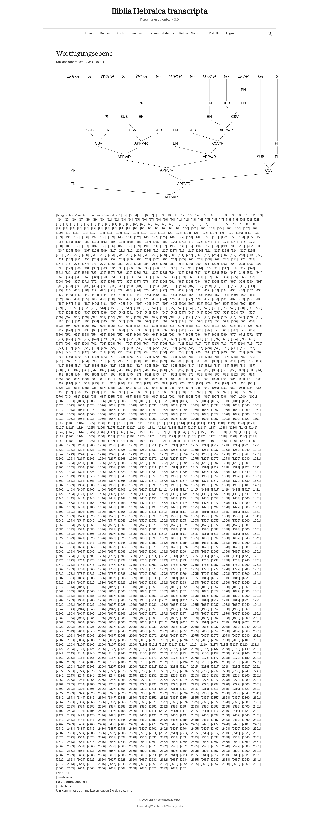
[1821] (256, 578)
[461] (251, 294)
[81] (255, 224)
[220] (199, 250)
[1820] (246, 578)
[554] (243, 312)
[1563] (70, 525)
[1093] (174, 418)
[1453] (174, 498)
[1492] (164, 507)
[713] (198, 343)
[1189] (131, 440)
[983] (94, 396)
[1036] (205, 405)
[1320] (246, 467)
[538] (104, 312)
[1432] (164, 494)
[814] (258, 361)
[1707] (112, 556)
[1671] (153, 547)
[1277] (215, 458)
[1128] (121, 427)
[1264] (81, 458)
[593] (173, 321)
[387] (224, 281)
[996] (207, 396)
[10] (169, 215)
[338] (207, 272)
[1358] (226, 476)
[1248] (122, 454)
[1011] (153, 401)
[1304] (81, 467)
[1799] (236, 573)
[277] (85, 263)
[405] (173, 286)
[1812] (163, 578)
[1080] (246, 414)
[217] (173, 250)
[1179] (233, 436)
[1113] (171, 423)
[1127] (111, 427)
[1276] (205, 458)
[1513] (174, 511)
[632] (104, 330)
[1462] (60, 502)
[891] (111, 378)
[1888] (122, 595)
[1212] (163, 445)
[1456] (205, 498)
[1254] (184, 454)
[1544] (81, 520)
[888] (85, 378)
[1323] (70, 471)
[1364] (81, 480)
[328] (120, 272)
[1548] (122, 520)
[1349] (132, 476)
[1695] (195, 551)
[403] (156, 286)
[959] (87, 392)
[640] (173, 330)
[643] (199, 330)
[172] (191, 241)
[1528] (122, 516)
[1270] (143, 458)
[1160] (243, 432)
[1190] (141, 440)
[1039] (236, 405)
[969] (173, 392)
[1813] (174, 578)
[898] (172, 378)
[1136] (202, 427)
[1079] (236, 414)
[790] (251, 356)
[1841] (257, 582)
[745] (68, 352)
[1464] (81, 502)
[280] (111, 263)
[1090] (143, 418)
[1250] (143, 454)
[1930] (143, 604)
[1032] (164, 405)
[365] (234, 277)
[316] (217, 268)
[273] (251, 259)
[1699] (236, 551)
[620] (206, 325)
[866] (95, 374)
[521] (163, 308)
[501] (191, 303)
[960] (95, 392)
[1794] (184, 573)
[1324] (81, 471)
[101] (194, 228)
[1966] (101, 613)
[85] (79, 228)
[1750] (143, 564)
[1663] (70, 547)
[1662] (60, 547)
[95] (149, 228)
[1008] (122, 401)
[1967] (112, 613)
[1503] (70, 511)
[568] (163, 317)
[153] (233, 237)
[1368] (122, 480)
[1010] (143, 401)
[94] (142, 228)
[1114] (181, 423)
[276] (76, 263)
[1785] (91, 573)
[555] (251, 312)
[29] (95, 219)
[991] (163, 396)
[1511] (153, 511)
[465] (85, 299)
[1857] (215, 587)
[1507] (112, 511)
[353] (130, 277)
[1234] (184, 449)
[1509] (132, 511)
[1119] (231, 423)
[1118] (221, 423)
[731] (147, 348)
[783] (191, 356)
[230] (85, 255)
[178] (243, 241)
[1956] (205, 609)
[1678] (226, 547)
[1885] (91, 595)
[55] (72, 224)
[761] (207, 352)
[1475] (195, 502)
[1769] (132, 569)
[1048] (122, 409)
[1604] (81, 533)
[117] (127, 232)
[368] (59, 281)
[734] (173, 348)
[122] (170, 232)
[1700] (246, 551)
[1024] (81, 405)
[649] (251, 330)
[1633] (174, 538)
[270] (225, 259)
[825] (147, 365)
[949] (207, 387)
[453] (182, 294)
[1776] (205, 569)
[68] (163, 224)
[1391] (153, 485)
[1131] (151, 427)
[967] (156, 392)
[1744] (81, 564)
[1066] (101, 414)
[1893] (174, 595)
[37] (151, 219)
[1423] (70, 494)
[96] (156, 228)
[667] (207, 334)
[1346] (101, 476)
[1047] (112, 409)
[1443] (70, 498)
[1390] (143, 485)
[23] (260, 215)
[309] (156, 268)
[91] (121, 228)
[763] (224, 352)
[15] (204, 215)
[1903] (70, 600)
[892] (120, 378)
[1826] (101, 582)
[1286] (101, 463)
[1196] (202, 440)
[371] (85, 281)
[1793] (174, 573)
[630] (87, 330)
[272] (243, 259)
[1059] (236, 409)
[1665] (91, 547)
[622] (224, 325)
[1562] (60, 525)
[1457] (215, 498)
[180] (59, 246)
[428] (172, 290)
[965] (139, 392)
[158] (69, 241)
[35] (137, 219)
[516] (120, 308)
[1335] (195, 471)
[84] (72, 228)
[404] (165, 286)
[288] (181, 263)
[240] (172, 255)
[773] (104, 356)
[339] (215, 272)
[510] (68, 308)
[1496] (205, 507)
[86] (86, 228)
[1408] (122, 489)
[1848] (122, 587)
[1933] (174, 604)
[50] (242, 219)
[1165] (91, 436)
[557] (68, 317)
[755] (155, 352)
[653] (85, 334)
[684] (147, 339)
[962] (113, 392)
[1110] (141, 423)
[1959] (236, 609)
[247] (233, 255)
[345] (61, 277)
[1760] (246, 564)
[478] (198, 299)
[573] (207, 317)
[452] (173, 294)
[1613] (174, 533)
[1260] (246, 454)
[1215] (194, 445)
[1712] (163, 556)
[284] (146, 263)
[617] (180, 325)
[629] (78, 330)
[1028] (122, 405)
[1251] (153, 454)
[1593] (174, 529)
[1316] (205, 467)
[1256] (205, 454)
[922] (173, 383)
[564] (129, 317)
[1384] (81, 485)
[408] (199, 286)
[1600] (246, 529)
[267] (199, 259)
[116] (119, 232)
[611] (129, 325)
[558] (76, 317)
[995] (198, 396)
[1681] (257, 547)
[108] (255, 228)
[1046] (101, 409)
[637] (147, 330)
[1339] (236, 471)
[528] (224, 308)
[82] (58, 228)
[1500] (246, 507)
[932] (59, 387)
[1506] (101, 511)
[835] (234, 365)
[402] (147, 286)
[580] (61, 321)
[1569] (132, 525)
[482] (233, 299)
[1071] (153, 414)
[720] (258, 343)
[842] (94, 370)
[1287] (112, 463)
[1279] (236, 458)
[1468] (122, 502)
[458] (225, 294)
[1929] (132, 604)
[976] (234, 392)
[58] (93, 224)
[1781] (257, 569)
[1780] (246, 569)
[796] (103, 361)
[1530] (143, 516)
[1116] (201, 423)
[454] (191, 294)
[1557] (215, 520)
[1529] (132, 516)
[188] (129, 246)
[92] (128, 228)
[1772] (164, 569)
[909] (61, 383)
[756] (163, 352)
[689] (191, 339)
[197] (207, 246)
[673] (259, 334)
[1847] (112, 587)
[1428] (122, 494)
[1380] (246, 480)
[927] (217, 383)
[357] (165, 277)
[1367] (112, 480)
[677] (87, 339)
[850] (163, 370)
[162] (104, 241)
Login (230, 33)
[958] (78, 392)
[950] (215, 387)
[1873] (174, 591)
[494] (130, 303)
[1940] (246, 604)
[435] (233, 290)
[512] (85, 308)
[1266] (101, 458)
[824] (139, 365)
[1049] (132, 409)
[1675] (195, 547)
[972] (199, 392)
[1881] (257, 591)
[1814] (184, 578)
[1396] (205, 485)
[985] (111, 396)
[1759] (236, 564)
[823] (130, 365)
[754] (146, 352)
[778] (147, 356)
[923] (182, 383)
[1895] (195, 595)
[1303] (70, 467)
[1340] (246, 471)
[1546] (101, 520)
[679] (104, 339)
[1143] (70, 432)
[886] (68, 378)
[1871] (153, 591)
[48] (228, 219)
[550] (208, 312)
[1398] (226, 485)
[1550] (143, 520)
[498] (165, 303)
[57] (86, 224)
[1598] (226, 529)
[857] (224, 370)
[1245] (91, 454)
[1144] (80, 432)
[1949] (132, 609)
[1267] (112, 458)
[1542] (60, 520)
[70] (177, 224)
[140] (120, 237)
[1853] (174, 587)
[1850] (143, 587)
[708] (155, 343)
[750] (111, 352)
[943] (155, 387)
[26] (74, 219)
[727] (113, 348)
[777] (139, 356)
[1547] (112, 520)
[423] (129, 290)
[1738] (226, 560)
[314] (199, 268)
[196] (198, 246)
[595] (191, 321)
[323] (76, 272)
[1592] (164, 529)
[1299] (236, 463)
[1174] (182, 436)
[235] (129, 255)
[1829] (132, 582)
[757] (172, 352)
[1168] (121, 436)
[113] (93, 232)
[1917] (215, 600)
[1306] (101, 467)
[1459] (236, 498)
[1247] (112, 454)
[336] (189, 272)
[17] (218, 215)
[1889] (132, 595)
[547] (182, 312)
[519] (146, 308)
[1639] (236, 538)
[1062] (60, 414)
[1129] (131, 427)
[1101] (256, 418)
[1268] (122, 458)
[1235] (195, 449)
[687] (173, 339)
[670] (233, 334)
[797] (111, 361)
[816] (69, 365)
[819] (95, 365)
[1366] (101, 480)
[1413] (174, 489)
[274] (59, 263)
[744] (59, 352)
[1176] (202, 436)
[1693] (174, 551)
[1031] (153, 405)
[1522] (60, 516)
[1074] (184, 414)
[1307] (112, 467)
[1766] (101, 569)
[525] (198, 308)
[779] (156, 356)
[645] (217, 330)
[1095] (195, 418)
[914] (104, 383)
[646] (225, 330)
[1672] (164, 547)
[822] (121, 365)
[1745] (91, 564)
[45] (207, 219)
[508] (251, 303)
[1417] (215, 489)
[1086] (101, 418)
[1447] (112, 498)
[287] (172, 263)
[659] (137, 334)
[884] (251, 374)
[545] (165, 312)
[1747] (112, 564)
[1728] (122, 560)
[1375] (195, 480)
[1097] (215, 418)
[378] (146, 281)
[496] (147, 303)
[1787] (112, 573)
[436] (241, 290)
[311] (173, 268)
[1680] (246, 547)
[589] (139, 321)
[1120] (241, 423)
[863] (69, 374)
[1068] (122, 414)
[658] (129, 334)
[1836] (205, 582)
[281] (120, 263)
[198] (215, 246)
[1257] (215, 454)
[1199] (233, 440)
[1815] (194, 578)
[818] (87, 365)
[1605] (91, 533)
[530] (241, 308)
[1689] (132, 551)
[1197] (212, 440)
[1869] (132, 591)
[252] (69, 259)
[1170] (141, 436)
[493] (121, 303)
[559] (85, 317)
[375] (120, 281)
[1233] (174, 449)
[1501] (257, 507)
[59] (100, 224)
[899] (181, 378)
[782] (182, 356)
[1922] (60, 604)
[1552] (164, 520)
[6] (146, 215)
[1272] (164, 458)
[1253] (174, 454)
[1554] (184, 520)
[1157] (212, 432)
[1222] (60, 449)
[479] (207, 299)
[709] (163, 343)
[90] (114, 228)
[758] (181, 352)
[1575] (195, 525)
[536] (87, 312)
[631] (95, 330)
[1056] (205, 409)
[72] (191, 224)
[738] (208, 348)
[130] (239, 232)
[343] (250, 272)
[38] (158, 219)
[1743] (70, 564)
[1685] (91, 551)
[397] (104, 286)
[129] (231, 232)
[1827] (112, 582)
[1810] (143, 578)
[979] (59, 396)
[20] (239, 215)
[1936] (205, 604)
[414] (251, 286)
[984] (103, 396)
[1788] (122, 573)
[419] (94, 290)
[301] (87, 268)
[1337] (215, 471)
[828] (173, 365)
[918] (139, 383)
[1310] (143, 467)
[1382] (60, 485)
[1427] (112, 494)
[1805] (91, 578)
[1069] (132, 414)
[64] (135, 224)
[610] (120, 325)
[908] (259, 378)
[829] (182, 365)
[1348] (122, 476)
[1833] (174, 582)
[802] (155, 361)
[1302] (60, 467)
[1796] (205, 573)
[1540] (246, 516)
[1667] (112, 547)
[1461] (257, 498)
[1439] (236, 494)
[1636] (205, 538)
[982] (85, 396)
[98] (170, 228)
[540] (121, 312)
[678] (95, 339)
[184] (94, 246)
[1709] (132, 556)
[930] (243, 383)
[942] (146, 387)
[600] (234, 321)
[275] (68, 263)
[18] (225, 215)
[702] (103, 343)
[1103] (70, 423)
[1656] (205, 542)
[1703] (70, 556)
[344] (259, 272)
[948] (198, 387)
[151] (215, 237)
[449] (147, 294)
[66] (149, 224)
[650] (59, 334)
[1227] (112, 449)
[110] (68, 232)
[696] (251, 339)
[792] (68, 361)
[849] (155, 370)
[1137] (212, 427)
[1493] (174, 507)
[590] (147, 321)
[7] (152, 215)
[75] (212, 224)
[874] (165, 374)
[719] (250, 343)
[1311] (153, 467)
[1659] (236, 542)
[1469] (132, 502)
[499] (173, 303)
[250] (259, 255)
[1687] (112, 551)
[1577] (215, 525)
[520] (154, 308)
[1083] (70, 418)
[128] (222, 232)
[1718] (225, 556)
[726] (104, 348)
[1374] (184, 480)
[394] (78, 286)
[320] (251, 268)
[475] (172, 299)
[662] (163, 334)
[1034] (184, 405)
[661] (155, 334)
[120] (153, 232)
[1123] (70, 427)
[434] (224, 290)
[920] (156, 383)
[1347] (112, 476)
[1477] (215, 502)
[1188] (121, 440)
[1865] (91, 591)
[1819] (236, 578)
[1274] (184, 458)
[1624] (81, 538)
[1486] (101, 507)
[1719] (236, 556)
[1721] (256, 556)
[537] (95, 312)
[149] (198, 237)
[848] (146, 370)
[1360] (246, 476)
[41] (179, 219)
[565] (137, 317)
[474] (163, 299)
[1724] (81, 560)
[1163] (70, 436)
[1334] (184, 471)
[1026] (101, 405)
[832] (208, 365)
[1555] (195, 520)
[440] (69, 294)
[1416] (205, 489)
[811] (233, 361)
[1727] (112, 560)
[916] (121, 383)
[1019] (236, 401)
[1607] (112, 533)
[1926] (101, 604)
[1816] (205, 578)
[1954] (184, 609)
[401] (139, 286)
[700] (85, 343)
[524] (189, 308)
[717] (232, 343)
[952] (233, 387)
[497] (156, 303)
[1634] (184, 538)
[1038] (226, 405)
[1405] (91, 489)
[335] (181, 272)
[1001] (253, 396)
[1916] (205, 600)
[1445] (91, 498)
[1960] (246, 609)
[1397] (215, 485)
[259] (130, 259)
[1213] (174, 445)
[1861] (257, 587)
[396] (95, 286)
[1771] (153, 569)
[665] (189, 334)
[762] (215, 352)
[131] (248, 232)
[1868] (122, 591)
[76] (219, 224)
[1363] (70, 480)
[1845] (91, 587)
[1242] (60, 454)
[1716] (205, 556)
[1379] (236, 480)
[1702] (60, 556)
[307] (139, 268)
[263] (165, 259)
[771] (87, 356)
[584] (95, 321)
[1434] (184, 494)
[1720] (246, 556)
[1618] (225, 533)
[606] (85, 325)
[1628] (122, 538)
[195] (189, 246)
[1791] (153, 573)
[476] (181, 299)
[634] (121, 330)
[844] (111, 370)
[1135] (192, 427)
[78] (233, 224)
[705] (129, 343)
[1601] (257, 529)
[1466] (101, 502)
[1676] (205, 547)
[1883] (70, 595)
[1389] (132, 485)
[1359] (236, 476)
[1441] (257, 494)
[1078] (226, 414)
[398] (113, 286)
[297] (259, 263)
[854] (198, 370)
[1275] (195, 458)
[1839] (236, 582)
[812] (241, 361)
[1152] (162, 432)
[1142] (60, 432)
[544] (156, 312)
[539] (113, 312)
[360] (191, 277)
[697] (59, 343)
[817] (78, 365)
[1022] (60, 405)
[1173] (172, 436)
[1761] (257, 564)
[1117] (211, 423)
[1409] (132, 489)
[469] (120, 299)
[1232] (164, 449)
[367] (251, 277)
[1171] (151, 436)
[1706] (101, 556)
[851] (172, 370)
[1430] (143, 494)
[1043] (70, 409)
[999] (233, 396)
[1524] (81, 516)
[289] (189, 263)
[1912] (163, 600)
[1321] (256, 467)
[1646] (101, 542)
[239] (163, 255)
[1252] (164, 454)
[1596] (205, 529)
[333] (163, 272)
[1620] (246, 533)
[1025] (91, 405)
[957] (69, 392)
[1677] (215, 547)
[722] (69, 348)
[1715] (194, 556)
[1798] (226, 573)
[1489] (132, 507)
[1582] (60, 529)
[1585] (91, 529)
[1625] (91, 538)
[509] (59, 308)
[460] (243, 294)
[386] (215, 281)
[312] (182, 268)
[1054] (184, 409)
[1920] (246, 600)
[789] (243, 356)
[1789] (132, 573)
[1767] (112, 569)
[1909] (132, 600)
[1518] (225, 511)
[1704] (81, 556)
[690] (199, 339)
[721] (61, 348)
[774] (113, 356)
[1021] (256, 401)
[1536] (205, 516)
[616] (172, 325)
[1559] (236, 520)
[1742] (60, 564)
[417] (76, 290)
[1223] (70, 449)
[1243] (70, 454)
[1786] (101, 573)
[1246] (101, 454)
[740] (225, 348)
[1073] (174, 414)
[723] (78, 348)
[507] (243, 303)
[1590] (143, 529)
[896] (155, 378)
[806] (189, 361)
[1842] (60, 587)
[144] (155, 237)
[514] (102, 308)
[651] (68, 334)
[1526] (101, 516)
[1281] (257, 458)
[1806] (101, 578)
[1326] (101, 471)
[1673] (174, 547)
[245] (215, 255)
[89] (107, 228)
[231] (94, 255)
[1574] (184, 525)
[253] (78, 259)
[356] (156, 277)
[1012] (163, 401)
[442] (87, 294)
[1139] (233, 427)
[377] (137, 281)
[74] (205, 224)
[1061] (257, 409)
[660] (146, 334)
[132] (257, 232)
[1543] (70, 520)
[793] (76, 361)
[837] (251, 365)
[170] (173, 241)
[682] (130, 339)
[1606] (101, 533)
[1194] (182, 440)
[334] (172, 272)
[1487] (112, 507)
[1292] (164, 463)
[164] (121, 241)
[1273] (174, 458)
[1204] (81, 445)
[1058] (226, 409)
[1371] (153, 480)
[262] (156, 259)
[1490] (143, 507)
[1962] (60, 613)
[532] (258, 308)
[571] (189, 317)
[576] (233, 317)
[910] (69, 383)
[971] (191, 392)
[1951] (153, 609)
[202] (250, 246)
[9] (162, 215)
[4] (136, 215)
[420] (103, 290)
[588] (130, 321)
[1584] (81, 529)
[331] (146, 272)
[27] (81, 219)
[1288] (122, 463)
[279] (103, 263)
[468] (111, 299)
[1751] (153, 564)
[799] (129, 361)
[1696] (205, 551)
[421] (111, 290)
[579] (259, 317)
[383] (189, 281)
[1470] (143, 502)
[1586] (101, 529)
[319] (243, 268)
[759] (189, 352)
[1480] (246, 502)
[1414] (184, 489)
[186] (111, 246)
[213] (139, 250)
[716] (224, 343)
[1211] (153, 445)
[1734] (184, 560)
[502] (199, 303)
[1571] (153, 525)
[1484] (81, 507)
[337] (198, 272)
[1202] (60, 445)
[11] (176, 215)
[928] (225, 383)
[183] (85, 246)
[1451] (153, 498)
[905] (233, 378)
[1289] (132, 463)
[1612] (163, 533)
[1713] (174, 556)
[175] (217, 241)
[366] (243, 277)
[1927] (112, 604)
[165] (130, 241)
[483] (241, 299)
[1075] (195, 414)
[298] (61, 268)
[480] (215, 299)
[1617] (215, 533)
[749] (103, 352)
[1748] (122, 564)
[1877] (215, 591)
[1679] (236, 547)
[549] (199, 312)
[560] (94, 317)
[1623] (70, 538)
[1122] (60, 427)
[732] (156, 348)
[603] (59, 325)
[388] (233, 281)
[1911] (153, 600)
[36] (144, 219)
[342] (241, 272)
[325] (94, 272)
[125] (196, 232)
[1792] (164, 573)
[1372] (164, 480)
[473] (155, 299)
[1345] (91, 476)
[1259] (236, 454)
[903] (215, 378)
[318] (234, 268)
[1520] (246, 511)
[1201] (253, 440)
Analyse (137, 33)
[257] (113, 259)
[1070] (143, 414)
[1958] (226, 609)
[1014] (184, 401)
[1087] (112, 418)
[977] (243, 392)
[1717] (215, 556)
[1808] (122, 578)
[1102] (60, 423)
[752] (129, 352)
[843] (103, 370)
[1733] (174, 560)
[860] (250, 370)
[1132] (162, 427)
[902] (207, 378)
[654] (94, 334)
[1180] (243, 436)
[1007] (112, 401)
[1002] (60, 401)
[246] (224, 255)
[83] (65, 228)
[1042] (60, 409)
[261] (147, 259)
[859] (241, 370)
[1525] (91, 516)
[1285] (91, 463)
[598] (217, 321)
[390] (250, 281)
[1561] (257, 520)
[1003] (70, 401)
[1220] (246, 445)
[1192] (162, 440)
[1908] (122, 600)
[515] (111, 308)
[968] (165, 392)
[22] (253, 215)
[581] (69, 321)
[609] (111, 325)
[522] (172, 308)
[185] (103, 246)
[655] (103, 334)
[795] (94, 361)
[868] (113, 374)
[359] (182, 277)
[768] (61, 356)
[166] (139, 241)
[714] (206, 343)
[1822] (60, 582)
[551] (217, 312)
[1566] (101, 525)
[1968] (122, 613)
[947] (189, 387)
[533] (61, 312)
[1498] (226, 507)
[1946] (101, 609)
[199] (224, 246)
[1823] (70, 582)
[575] (224, 317)
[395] (87, 286)
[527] (215, 308)
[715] (215, 343)
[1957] (215, 609)
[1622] (60, 538)
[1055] (195, 409)
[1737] (215, 560)
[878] (199, 374)
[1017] (215, 401)
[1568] (122, 525)
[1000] (242, 396)
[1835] (195, 582)
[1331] (153, 471)
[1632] (164, 538)
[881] (225, 374)
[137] (94, 237)
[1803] (70, 578)
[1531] (153, 516)
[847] (137, 370)
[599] (225, 321)
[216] (165, 250)
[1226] (101, 449)
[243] (198, 255)
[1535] (195, 516)
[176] (225, 241)
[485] (259, 299)
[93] (135, 228)
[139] (111, 237)
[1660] (246, 542)
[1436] (205, 494)
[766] (250, 352)
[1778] (226, 569)
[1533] (174, 516)
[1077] (215, 414)
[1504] (81, 511)
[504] (217, 303)
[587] (121, 321)
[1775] (195, 569)
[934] (76, 387)
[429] (181, 290)
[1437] (215, 494)
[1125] (91, 427)
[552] (225, 312)
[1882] (60, 595)
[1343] (70, 476)
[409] (208, 286)
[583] (87, 321)
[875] (173, 374)
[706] (137, 343)
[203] (259, 246)
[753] (137, 352)
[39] (165, 219)
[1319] (236, 467)
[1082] (60, 418)
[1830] (143, 582)
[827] (165, 365)
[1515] (194, 511)
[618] (189, 325)
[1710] (143, 556)
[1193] (172, 440)
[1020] (246, 401)
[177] (234, 241)
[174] (208, 241)
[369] (68, 281)
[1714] (184, 556)
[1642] (60, 542)
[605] (76, 325)
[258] (121, 259)
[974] (217, 392)
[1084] (81, 418)
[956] (61, 392)
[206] (78, 250)
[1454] (184, 498)
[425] (146, 290)
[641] (182, 330)
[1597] (215, 529)
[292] (215, 263)
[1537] (215, 516)
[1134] (182, 427)
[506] (234, 303)
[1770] (143, 569)
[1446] (101, 498)
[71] (184, 224)
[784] (199, 356)
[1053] (174, 409)
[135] (76, 237)
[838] (59, 370)
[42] (186, 219)
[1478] (226, 502)
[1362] (60, 480)
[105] (229, 228)
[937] (103, 387)
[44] (200, 219)
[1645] (91, 542)
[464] (76, 299)
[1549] (132, 520)
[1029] (132, 405)
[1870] (143, 591)
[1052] (164, 409)
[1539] (236, 516)
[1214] (184, 445)
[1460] (246, 498)
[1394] (184, 485)
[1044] (81, 409)
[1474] (184, 502)
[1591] (153, 529)
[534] (69, 312)
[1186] (101, 440)
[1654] (184, 542)
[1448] (122, 498)
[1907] (112, 600)
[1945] (91, 609)
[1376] (205, 480)
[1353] (174, 476)
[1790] (143, 573)
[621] (215, 325)
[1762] (60, 569)
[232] (103, 255)
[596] (199, 321)
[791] (59, 361)
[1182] (60, 440)
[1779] (236, 569)
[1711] (153, 556)
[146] (172, 237)
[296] (250, 263)
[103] (211, 228)
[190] (146, 246)
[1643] (70, 542)
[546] (173, 312)
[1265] (91, 458)
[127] (213, 232)
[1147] (111, 432)
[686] (165, 339)
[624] (241, 325)
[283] (137, 263)
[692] (217, 339)
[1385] (91, 485)
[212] (130, 250)
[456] (208, 294)
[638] (156, 330)
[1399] (236, 485)
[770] (78, 356)
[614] (154, 325)
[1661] (257, 542)
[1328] (122, 471)
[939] (120, 387)
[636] (139, 330)
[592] (165, 321)
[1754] (184, 564)
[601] (243, 321)
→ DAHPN (212, 33)
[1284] (81, 463)
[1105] (91, 423)
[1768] (122, 569)
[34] (130, 219)
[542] (139, 312)
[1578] (226, 525)
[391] (259, 281)
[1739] (236, 560)
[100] (185, 228)
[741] (234, 348)
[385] (207, 281)
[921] (165, 383)
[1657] (215, 542)
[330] (137, 272)
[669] (224, 334)
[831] (199, 365)
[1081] (257, 414)
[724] (87, 348)
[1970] (143, 613)
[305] (121, 268)
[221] (208, 250)
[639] (165, 330)
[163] (113, 241)
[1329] (132, 471)
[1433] (174, 494)
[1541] (257, 516)
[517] (128, 308)
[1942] (60, 609)
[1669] (132, 547)
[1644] (81, 542)
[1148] (121, 432)
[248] (241, 255)
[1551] (153, 520)
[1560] (246, 520)
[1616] (205, 533)
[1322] (60, 471)
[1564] (81, 525)
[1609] (132, 533)
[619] (198, 325)
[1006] (101, 401)
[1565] (91, 525)
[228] (68, 255)
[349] (95, 277)
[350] (104, 277)
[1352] (164, 476)
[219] (191, 250)
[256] (104, 259)
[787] (225, 356)
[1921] (256, 600)
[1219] (236, 445)
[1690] (143, 551)
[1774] (184, 569)
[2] (125, 215)
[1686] (101, 551)
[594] (182, 321)
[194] (181, 246)
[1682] (60, 551)
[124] (187, 232)
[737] (199, 348)
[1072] (164, 414)
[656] (111, 334)
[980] (68, 396)
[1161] (253, 432)
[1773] (174, 569)
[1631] (153, 538)
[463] (68, 299)
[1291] (153, 463)
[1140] (243, 427)
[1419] (236, 489)
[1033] (174, 405)
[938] (111, 387)
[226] (251, 250)
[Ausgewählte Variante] (71, 215)
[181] (68, 246)
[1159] (233, 432)
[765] (241, 352)
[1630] (143, 538)
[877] (191, 374)
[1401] (257, 485)
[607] (94, 325)
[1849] (132, 587)
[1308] (122, 467)
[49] (235, 219)
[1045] (91, 409)
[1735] (195, 560)
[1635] (195, 538)
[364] (225, 277)
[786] (217, 356)
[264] (173, 259)
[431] (198, 290)
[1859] (236, 587)
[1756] (205, 564)
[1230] (143, 449)
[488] (78, 303)
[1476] (205, 502)
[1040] (246, 405)
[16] (211, 215)
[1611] (153, 533)
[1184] (80, 440)
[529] (232, 308)
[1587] (112, 529)
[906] (241, 378)
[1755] (195, 564)
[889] (94, 378)
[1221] (256, 445)
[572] (198, 317)
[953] (241, 387)
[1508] (122, 511)
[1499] (236, 507)
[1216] (205, 445)
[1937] (215, 604)
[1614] (184, 533)
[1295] (195, 463)
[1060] (246, 409)
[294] (233, 263)
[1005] (91, 401)
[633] (113, 330)
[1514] (184, 511)
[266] (191, 259)
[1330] (143, 471)
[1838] (226, 582)
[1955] (195, 609)
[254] (87, 259)
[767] (259, 352)
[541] (130, 312)
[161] (95, 241)
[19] (232, 215)
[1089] (132, 418)
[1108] (121, 423)
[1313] (174, 467)
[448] (139, 294)
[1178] (223, 436)
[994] (189, 396)
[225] (243, 250)
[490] (95, 303)
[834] (225, 365)
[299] (69, 268)
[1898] (226, 595)
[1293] (174, 463)
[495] (139, 303)
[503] (208, 303)
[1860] (246, 587)
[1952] (164, 609)
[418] (85, 290)
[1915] (194, 600)
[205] (69, 250)
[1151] (151, 432)
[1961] (257, 609)
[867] (104, 374)
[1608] (122, 533)
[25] (67, 219)
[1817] (215, 578)
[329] (129, 272)
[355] (147, 277)
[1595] (195, 529)
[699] (76, 343)
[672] (250, 334)
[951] (224, 387)
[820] (104, 365)
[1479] (236, 502)
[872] (147, 374)
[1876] (205, 591)
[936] (94, 387)
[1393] (174, 485)
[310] (165, 268)
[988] (137, 396)
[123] (179, 232)
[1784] (81, 573)
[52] (256, 219)
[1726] (101, 560)
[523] (180, 308)
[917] (130, 383)
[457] (217, 294)
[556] (59, 317)
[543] (147, 312)
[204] (61, 250)
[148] (189, 237)
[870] (130, 374)
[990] (155, 396)
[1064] (81, 414)
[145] (163, 237)
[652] (76, 334)
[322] (68, 272)
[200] (233, 246)
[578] (250, 317)
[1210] (143, 445)
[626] (258, 325)
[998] (224, 396)
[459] (234, 294)
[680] (113, 339)
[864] (78, 374)
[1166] (101, 436)
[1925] (91, 604)
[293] (224, 263)
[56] (79, 224)
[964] (130, 392)
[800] (137, 361)
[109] (59, 232)
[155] (250, 237)
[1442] (60, 498)
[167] (147, 241)
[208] (95, 250)
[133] (59, 237)
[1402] (60, 489)
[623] (232, 325)
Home (89, 33)
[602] (251, 321)
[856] (215, 370)
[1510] (143, 511)
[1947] (112, 609)
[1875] (195, 591)
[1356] (205, 476)
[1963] (70, 613)
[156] (259, 237)
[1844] (81, 587)
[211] (121, 250)
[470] (129, 299)
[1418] (225, 489)
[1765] (91, 569)
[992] (172, 396)
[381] (172, 281)
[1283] (70, 463)
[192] (163, 246)
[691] (208, 339)
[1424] (81, 494)
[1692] (164, 551)
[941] (137, 387)
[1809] (132, 578)
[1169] (131, 436)
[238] (155, 255)
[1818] (225, 578)
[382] (181, 281)
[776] (130, 356)
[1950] (143, 609)
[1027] (112, 405)
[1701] (257, 551)
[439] (61, 294)
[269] (217, 259)
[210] (113, 250)
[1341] (257, 471)
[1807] (112, 578)
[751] (120, 352)
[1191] (151, 440)
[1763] (70, 569)
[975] (225, 392)
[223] (225, 250)
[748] (94, 352)
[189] (137, 246)
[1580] (246, 525)
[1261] (257, 454)
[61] (114, 224)
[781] (173, 356)
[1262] (60, 458)
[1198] (223, 440)
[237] (146, 255)
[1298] (226, 463)
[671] (241, 334)
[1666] (101, 547)
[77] (226, 224)
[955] (259, 387)
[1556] (205, 520)
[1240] (246, 449)
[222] (217, 250)
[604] (68, 325)
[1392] (164, 485)
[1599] (236, 529)
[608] (103, 325)
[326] (103, 272)
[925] (199, 383)
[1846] (101, 587)
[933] (68, 387)
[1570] (143, 525)
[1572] (164, 525)
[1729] (132, 560)
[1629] (132, 538)
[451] (165, 294)
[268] (208, 259)
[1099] (236, 418)
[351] (113, 277)
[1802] (60, 578)
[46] (214, 219)
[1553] (174, 520)
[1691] (153, 551)
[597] (208, 321)
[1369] (132, 480)
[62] (121, 224)
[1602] (60, 533)
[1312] (163, 467)
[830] (191, 365)
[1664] (81, 547)
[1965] (91, 613)
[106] (237, 228)
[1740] (246, 560)
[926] (208, 383)
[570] (181, 317)
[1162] (60, 436)
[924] (191, 383)
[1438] (226, 494)
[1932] (164, 604)
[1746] (101, 564)
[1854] (184, 587)
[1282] (60, 463)
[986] (120, 396)
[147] (181, 237)
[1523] (70, 516)
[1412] (163, 489)
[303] (104, 268)
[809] (215, 361)
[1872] (164, 591)
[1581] (257, 525)
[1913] (174, 600)
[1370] (143, 480)
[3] (130, 215)
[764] (233, 352)
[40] (172, 219)
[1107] (111, 423)
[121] (161, 232)
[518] (137, 308)
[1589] (132, 529)
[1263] (70, 458)
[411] (225, 286)
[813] (250, 361)
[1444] (81, 498)
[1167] (111, 436)
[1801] (257, 573)
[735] (182, 348)
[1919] (236, 600)
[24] (60, 219)
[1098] (226, 418)
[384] (198, 281)
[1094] (184, 418)
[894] (137, 378)
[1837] (215, 582)
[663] (172, 334)
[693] (225, 339)
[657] (120, 334)
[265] (182, 259)
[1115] (191, 423)
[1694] (184, 551)
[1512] (163, 511)
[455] (199, 294)
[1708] (122, 556)
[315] (208, 268)
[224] (234, 250)
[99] (177, 228)
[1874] (184, 591)
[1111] (151, 423)
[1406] (101, 489)
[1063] (70, 414)
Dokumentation (160, 33)
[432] (207, 290)
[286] (163, 263)
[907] (250, 378)
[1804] (81, 578)
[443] (95, 294)
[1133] (172, 427)
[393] (69, 286)
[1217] (215, 445)
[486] (61, 303)
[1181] (253, 436)
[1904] (81, 600)
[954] (250, 387)
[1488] (122, 507)
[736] (191, 348)
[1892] (164, 595)
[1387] (112, 485)
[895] (146, 378)
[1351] (153, 476)
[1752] (164, 564)
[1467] (112, 502)
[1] (120, 215)
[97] (163, 228)
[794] (85, 361)
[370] (76, 281)
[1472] (164, 502)
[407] (191, 286)
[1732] (164, 560)
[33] (123, 219)
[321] (59, 272)
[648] (243, 330)
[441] (78, 294)
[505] (225, 303)
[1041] (257, 405)
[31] (109, 219)
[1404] (81, 489)
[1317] (215, 467)
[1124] (80, 427)
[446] (121, 294)
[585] (104, 321)
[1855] (195, 587)
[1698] (226, 551)
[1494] (184, 507)
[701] (94, 343)
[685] (156, 339)
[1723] (70, 560)
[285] (155, 263)
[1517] (215, 511)
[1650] (143, 542)
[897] (163, 378)
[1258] (226, 454)
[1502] (60, 511)
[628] (69, 330)
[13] (190, 215)
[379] (155, 281)
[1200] (243, 440)
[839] (68, 370)
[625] (250, 325)
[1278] (226, 458)
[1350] (143, 476)
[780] (165, 356)
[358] (173, 277)
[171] (182, 241)
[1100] (246, 418)
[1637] (215, 538)
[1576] (205, 525)
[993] (181, 396)
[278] (94, 263)
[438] (259, 290)
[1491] (153, 507)
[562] (111, 317)
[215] (156, 250)
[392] (61, 286)
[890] (103, 378)
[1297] (215, 463)
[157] (61, 241)
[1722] (60, 560)
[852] (181, 370)
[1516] (205, 511)
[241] (181, 255)
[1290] (143, 463)
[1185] (91, 440)
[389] (241, 281)
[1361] (257, 476)
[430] (189, 290)
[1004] (81, 401)
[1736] (205, 560)
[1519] (236, 511)
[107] (246, 228)
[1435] (195, 494)
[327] (111, 272)
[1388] (122, 485)
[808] (207, 361)
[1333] (174, 471)
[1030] (143, 405)
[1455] (195, 498)
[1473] (174, 502)
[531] (250, 308)
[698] (68, 343)
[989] (146, 396)
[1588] (122, 529)
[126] (205, 232)
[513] (94, 308)
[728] (121, 348)
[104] (220, 228)
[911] (78, 383)
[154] (241, 237)
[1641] (257, 538)
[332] (155, 272)
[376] (129, 281)
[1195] (192, 440)
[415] (59, 290)
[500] (182, 303)
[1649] (132, 542)
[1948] (122, 609)
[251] (61, 259)
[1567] (112, 525)
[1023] (70, 405)
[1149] (131, 432)
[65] (142, 224)
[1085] (91, 418)
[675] (69, 339)
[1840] (246, 582)
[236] (137, 255)
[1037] (215, 405)
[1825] (91, 582)
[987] (129, 396)
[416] (68, 290)
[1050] (143, 409)
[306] (130, 268)
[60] (107, 224)
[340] (224, 272)
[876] (182, 374)
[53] (58, 224)
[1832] (164, 582)
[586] (113, 321)
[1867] (112, 591)
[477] (189, 299)
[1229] (132, 449)
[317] (225, 268)
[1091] (153, 418)
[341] (233, 272)
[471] (137, 299)
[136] (85, 237)
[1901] (257, 595)
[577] (241, 317)
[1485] (91, 507)
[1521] (256, 511)
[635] (130, 330)
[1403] (70, 489)
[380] (163, 281)
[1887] (112, 595)
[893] (129, 378)
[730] (139, 348)
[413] (243, 286)
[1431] (153, 494)
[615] (163, 325)
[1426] (101, 494)
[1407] (112, 489)
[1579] (236, 525)
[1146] (101, 432)
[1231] (153, 449)
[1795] (195, 573)
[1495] (195, 507)
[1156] (202, 432)
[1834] (184, 582)
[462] (59, 299)
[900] (189, 378)
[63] (128, 224)
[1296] (205, 463)
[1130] (141, 427)
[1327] (112, 471)
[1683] (70, 551)
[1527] (112, 516)
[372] (94, 281)
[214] (147, 250)
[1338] (226, 471)
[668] (215, 334)
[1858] (226, 587)
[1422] (60, 494)
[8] (157, 215)
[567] (155, 317)
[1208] (122, 445)
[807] (198, 361)
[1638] (226, 538)
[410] (217, 286)
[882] (234, 374)
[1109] (131, 423)
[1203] (70, 445)
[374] (111, 281)
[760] (198, 352)
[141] (129, 237)
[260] (139, 259)
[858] (233, 370)
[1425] (91, 494)
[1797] (215, 573)
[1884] (81, 595)
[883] (243, 374)
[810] (224, 361)
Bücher (105, 33)
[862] (61, 374)
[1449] (132, 498)
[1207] (112, 445)
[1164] (80, 436)
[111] (76, 232)
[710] (172, 343)
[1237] (215, 449)
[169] (165, 241)
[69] (170, 224)
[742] (243, 348)
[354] (139, 277)
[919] (147, 383)
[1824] (81, 582)
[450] (156, 294)
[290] (198, 263)
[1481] (257, 502)
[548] (191, 312)
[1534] (184, 516)
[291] (207, 263)
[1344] (81, 476)
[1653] (174, 542)
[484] (250, 299)
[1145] (91, 432)
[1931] (153, 604)
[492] (113, 303)
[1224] (81, 449)
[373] (103, 281)
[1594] (184, 529)
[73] (198, 224)
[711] (181, 343)
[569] (172, 317)
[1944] (81, 609)
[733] (165, 348)
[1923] (70, 604)
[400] (130, 286)
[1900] (246, 595)
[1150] (141, 432)
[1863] (70, 591)
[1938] (226, 604)
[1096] (205, 418)
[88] (100, 228)
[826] (156, 365)
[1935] (195, 604)
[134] (68, 237)
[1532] (164, 516)
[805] (181, 361)
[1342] (60, 476)
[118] (136, 232)
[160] (87, 241)
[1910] (143, 600)
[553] (234, 312)
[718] (241, 343)
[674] (61, 339)
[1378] (226, 480)
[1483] (70, 507)
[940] (129, 387)
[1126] (101, 427)
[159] (78, 241)
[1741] (257, 560)
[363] (217, 277)
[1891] (153, 595)
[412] (234, 286)
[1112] (161, 423)
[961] (104, 392)
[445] (113, 294)
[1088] (122, 418)
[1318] (225, 467)
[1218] (225, 445)
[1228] (122, 449)
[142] (137, 237)
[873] (156, 374)
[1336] (205, 471)
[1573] (174, 525)
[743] (251, 348)
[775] (121, 356)
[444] (104, 294)
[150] (207, 237)
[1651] (153, 542)
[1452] (164, 498)
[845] (120, 370)
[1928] (122, 604)
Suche (121, 33)
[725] (95, 348)
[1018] (225, 401)
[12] (183, 215)
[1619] (236, 533)
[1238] (226, 449)
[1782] (60, 573)
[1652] (164, 542)
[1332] (164, 471)
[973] (208, 392)
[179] (251, 241)
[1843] (70, 587)
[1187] (111, 440)
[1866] (101, 591)
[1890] (143, 595)
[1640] (246, 538)
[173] (199, 241)
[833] (217, 365)
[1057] (215, 409)
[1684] (81, 551)
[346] (69, 277)
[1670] (143, 547)
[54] (65, 224)
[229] (76, 255)
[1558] (226, 520)
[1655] (195, 542)
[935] (85, 387)
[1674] (184, 547)
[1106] (101, 423)
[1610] (143, 533)
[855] (207, 370)
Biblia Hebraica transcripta (159, 11)
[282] (129, 263)
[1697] (215, 551)
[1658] (226, 542)
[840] (76, 370)
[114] (102, 232)
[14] (197, 215)
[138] (103, 237)
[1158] (223, 432)
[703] (111, 343)
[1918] (225, 600)
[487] (69, 303)
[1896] (205, 595)
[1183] (70, 440)
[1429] (132, 494)
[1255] (195, 454)
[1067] (112, 414)
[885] (59, 378)
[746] (76, 352)
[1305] (91, 467)
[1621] (256, 533)
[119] (144, 232)
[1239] (236, 449)
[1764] (81, 569)
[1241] (257, 449)
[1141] (253, 427)
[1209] (132, 445)
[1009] (132, 401)
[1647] (112, 542)
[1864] (81, 591)
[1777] (215, 569)
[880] (217, 374)
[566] (146, 317)
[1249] (132, 454)
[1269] (132, 458)
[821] (113, 365)
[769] (69, 356)
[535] (78, 312)
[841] (85, 370)
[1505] (91, 511)
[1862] (60, 591)
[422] (120, 290)
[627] (61, 330)
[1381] (257, 480)
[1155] (192, 432)
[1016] (205, 401)
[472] (146, 299)
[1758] (226, 564)
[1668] (122, 547)
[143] (146, 237)
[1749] (132, 564)
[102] (203, 228)
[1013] (174, 401)
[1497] (215, 507)
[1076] (205, 414)
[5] (141, 215)
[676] (78, 339)
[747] (85, 352)
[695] (243, 339)
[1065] (91, 414)
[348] (87, 277)
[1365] (91, 480)
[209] (104, 250)
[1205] (91, 445)
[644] (208, 330)
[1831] (153, 582)
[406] (182, 286)
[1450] (143, 498)
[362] (208, 277)
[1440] (246, 494)
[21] (246, 215)
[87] (93, 228)
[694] (234, 339)
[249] (250, 255)
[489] (87, 303)
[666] (198, 334)
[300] (78, 268)
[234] (120, 255)
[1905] (91, 600)
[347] (78, 277)
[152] (224, 237)
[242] (189, 255)
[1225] (91, 449)
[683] (139, 339)
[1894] (184, 595)
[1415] (194, 489)
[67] (156, 224)
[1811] (153, 578)
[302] (95, 268)
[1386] (101, 485)
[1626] (101, 538)
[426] (155, 290)
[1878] (226, 591)
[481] (224, 299)
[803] (163, 361)
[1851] (153, 587)
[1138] (223, 427)
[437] (250, 290)
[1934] (184, 604)
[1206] (101, 445)
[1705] (91, 556)
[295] (241, 263)
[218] (182, 250)
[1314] (184, 467)
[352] (121, 277)
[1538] (226, 516)
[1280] (246, 458)
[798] (120, 361)
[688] (182, 339)
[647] (234, 330)
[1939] (236, 604)
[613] (146, 325)
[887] (76, 378)
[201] (241, 246)
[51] (249, 219)
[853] (189, 370)
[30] (102, 219)
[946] (181, 387)
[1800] (246, 573)
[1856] (205, 587)
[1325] (91, 471)
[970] (182, 392)
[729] (130, 348)
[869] (121, 374)
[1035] (195, 405)
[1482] (60, 507)
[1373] (174, 480)
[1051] (153, 409)
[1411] (153, 489)
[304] (113, 268)
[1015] (194, 401)
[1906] (101, 600)
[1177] (212, 436)
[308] (147, 268)
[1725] (91, 560)
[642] (191, 330)
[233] (111, 255)
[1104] (80, 423)
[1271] (153, 458)
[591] (156, 321)
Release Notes (189, 33)
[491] (104, 303)
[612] (137, 325)
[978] (251, 392)
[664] (181, 334)
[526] (206, 308)
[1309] (132, 467)
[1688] (122, 551)
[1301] (257, 463)
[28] (88, 219)
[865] (87, 374)
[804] (172, 361)
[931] (251, 383)
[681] (121, 339)
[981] (76, 396)
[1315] (194, 467)
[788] (234, 356)
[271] (234, 259)
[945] (172, 387)
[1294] (184, 463)
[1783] (70, 573)
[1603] (70, 533)
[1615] (194, 533)
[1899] (236, 595)
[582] (78, 321)
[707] (146, 343)
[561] (103, 317)
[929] (234, 383)
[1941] (257, 604)
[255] (95, 259)
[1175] (192, 436)
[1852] (164, 587)
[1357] (215, 476)
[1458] (226, 498)
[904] (224, 378)
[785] (208, 356)
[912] (86, 383)
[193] (172, 246)
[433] (215, 290)
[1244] (81, 454)
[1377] (215, 480)
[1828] (122, 582)
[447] (130, 294)
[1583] (70, 529)
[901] (198, 378)
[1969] (132, 613)
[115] (110, 232)
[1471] (153, 502)
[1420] (246, 489)
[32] (116, 219)
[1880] (246, 591)
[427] (163, 290)
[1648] (122, 542)
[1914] (184, 600)
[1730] (143, 560)
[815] (61, 365)
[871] (139, 374)
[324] (85, 272)
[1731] (153, 560)
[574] (215, 317)
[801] (146, 361)
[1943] (70, 609)
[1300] (246, 463)
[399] (121, 286)
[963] (121, 392)
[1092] (164, 418)
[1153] (172, 432)
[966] (147, 392)
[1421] (256, 489)
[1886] (101, 595)
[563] (120, 317)
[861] (259, 370)
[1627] (112, 538)
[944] (163, 387)
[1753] (174, 564)
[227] (59, 255)
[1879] (236, 591)
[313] (191, 268)
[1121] (251, 423)
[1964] (81, 613)
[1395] (195, 485)
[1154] (182, 432)
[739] (217, 348)
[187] (120, 246)
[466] (94, 299)
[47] (221, 219)
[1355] (195, 476)
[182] (76, 246)
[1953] (174, 609)
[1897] (215, 595)
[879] (208, 374)
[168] (156, 241)
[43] (193, 219)
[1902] (60, 600)
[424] (137, 290)
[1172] (162, 436)
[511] (76, 308)
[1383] (70, 485)
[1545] (91, 520)
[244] (207, 255)
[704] (120, 343)
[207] (87, 250)
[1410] (143, 489)
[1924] (81, 604)
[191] (155, 246)
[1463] (70, 502)
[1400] (246, 485)
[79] (241, 224)
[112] (85, 232)
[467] (103, 299)
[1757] (215, 564)
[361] (199, 277)
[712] (189, 343)
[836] (243, 365)
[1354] (184, 476)
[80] (248, 224)
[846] (129, 370)
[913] (95, 383)
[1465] (91, 502)
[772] (95, 356)
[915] (112, 383)
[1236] (205, 449)
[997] (215, 396)
